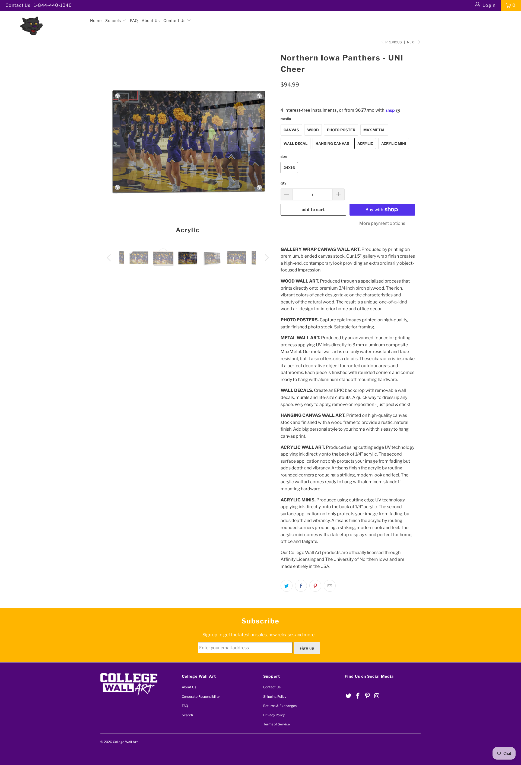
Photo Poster (341, 130)
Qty (283, 183)
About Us (151, 20)
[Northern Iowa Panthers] (44, 16)
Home (96, 20)
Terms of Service (276, 724)
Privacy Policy (274, 715)
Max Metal (374, 130)
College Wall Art (125, 742)
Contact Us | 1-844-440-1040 (38, 5)
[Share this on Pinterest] (315, 586)
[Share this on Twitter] (287, 586)
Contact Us (175, 20)
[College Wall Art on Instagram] (377, 696)
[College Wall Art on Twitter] (349, 696)
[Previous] (109, 145)
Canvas (291, 130)
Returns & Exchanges (280, 706)
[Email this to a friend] (330, 586)
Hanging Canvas (332, 143)
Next (412, 42)
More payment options (382, 223)
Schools (113, 20)
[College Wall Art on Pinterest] (367, 696)
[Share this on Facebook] (301, 586)
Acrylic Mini (393, 143)
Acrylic (365, 143)
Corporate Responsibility (201, 696)
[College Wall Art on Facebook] (358, 696)
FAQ (134, 20)
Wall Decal (295, 143)
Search (187, 715)
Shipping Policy (274, 696)
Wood (313, 130)
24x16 (289, 167)
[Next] (265, 145)
